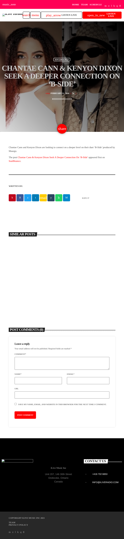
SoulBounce (15, 161)
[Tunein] (111, 6)
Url (17, 388)
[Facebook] (120, 6)
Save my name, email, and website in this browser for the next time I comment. (62, 404)
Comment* (20, 354)
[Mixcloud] (114, 6)
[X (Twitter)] (108, 6)
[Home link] (12, 15)
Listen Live (61, 15)
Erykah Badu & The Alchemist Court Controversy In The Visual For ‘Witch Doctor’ (88, 287)
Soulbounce (62, 59)
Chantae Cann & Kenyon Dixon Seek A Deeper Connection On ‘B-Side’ (53, 157)
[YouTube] (106, 6)
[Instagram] (117, 6)
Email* (70, 374)
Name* (18, 374)
